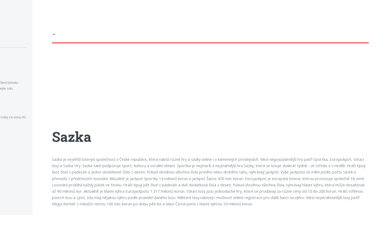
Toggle (41, 11)
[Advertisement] (210, 91)
